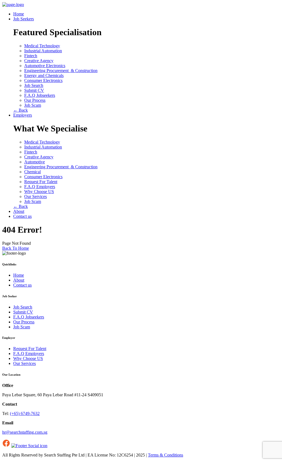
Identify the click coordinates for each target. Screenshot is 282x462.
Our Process (34, 100)
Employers (22, 115)
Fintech (30, 55)
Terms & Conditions (165, 455)
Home (18, 14)
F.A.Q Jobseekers (39, 95)
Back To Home (15, 248)
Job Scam (32, 105)
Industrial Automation (43, 50)
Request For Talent (40, 181)
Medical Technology (42, 45)
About (18, 211)
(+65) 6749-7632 (25, 413)
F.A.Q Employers (39, 186)
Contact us (22, 216)
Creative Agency (38, 60)
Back (20, 110)
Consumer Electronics (43, 80)
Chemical (32, 171)
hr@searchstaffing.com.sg (24, 432)
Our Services (35, 196)
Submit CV (34, 90)
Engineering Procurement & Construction (60, 70)
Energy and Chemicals (44, 75)
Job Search (33, 85)
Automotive (34, 162)
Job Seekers (23, 18)
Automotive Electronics (44, 65)
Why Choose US (39, 191)
